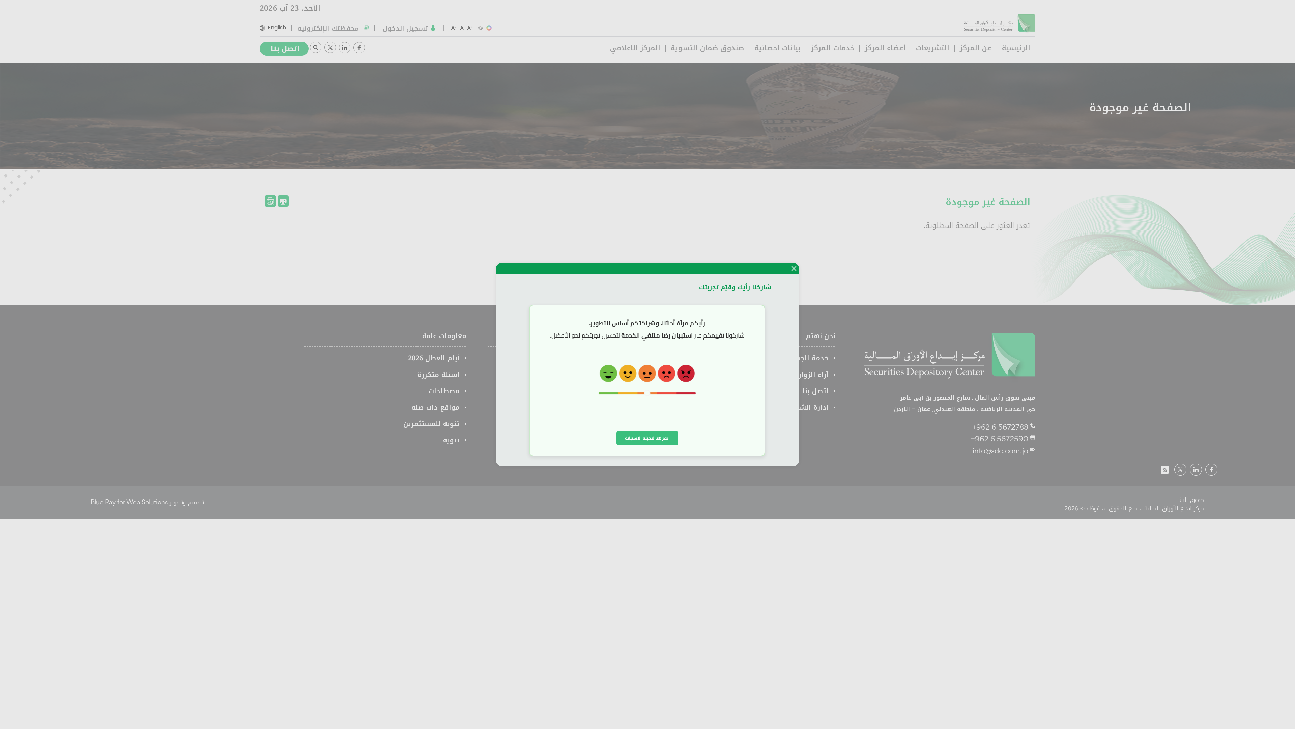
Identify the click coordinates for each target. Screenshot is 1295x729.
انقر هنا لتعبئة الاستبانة (647, 438)
